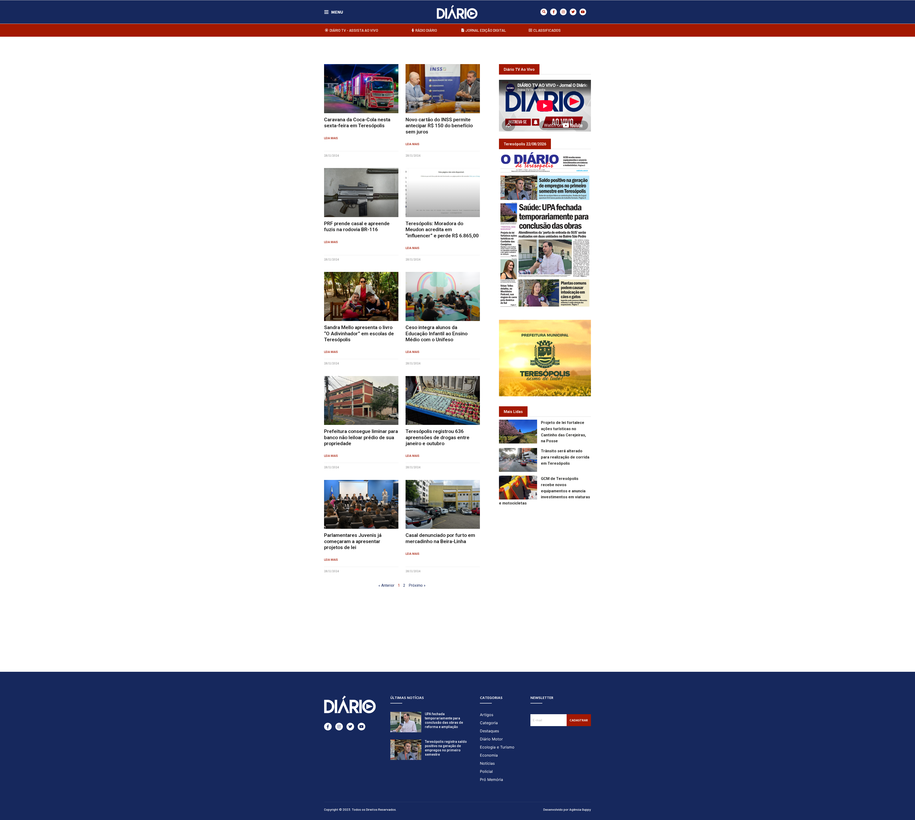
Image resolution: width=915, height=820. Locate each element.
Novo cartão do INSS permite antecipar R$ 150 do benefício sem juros (439, 125)
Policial (486, 771)
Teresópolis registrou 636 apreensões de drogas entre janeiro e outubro (437, 437)
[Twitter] (573, 12)
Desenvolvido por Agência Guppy (567, 809)
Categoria (489, 722)
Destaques (489, 730)
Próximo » (417, 585)
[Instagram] (563, 12)
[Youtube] (583, 12)
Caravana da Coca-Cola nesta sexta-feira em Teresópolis (357, 122)
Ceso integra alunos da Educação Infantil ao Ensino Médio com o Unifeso (437, 333)
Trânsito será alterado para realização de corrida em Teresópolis (565, 457)
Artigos (486, 714)
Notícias (487, 763)
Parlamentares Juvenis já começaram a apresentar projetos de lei (352, 541)
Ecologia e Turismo (497, 747)
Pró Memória (491, 779)
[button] (543, 12)
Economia (489, 755)
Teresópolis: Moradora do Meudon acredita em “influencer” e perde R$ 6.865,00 (442, 229)
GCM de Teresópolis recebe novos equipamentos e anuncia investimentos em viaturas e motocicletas (544, 490)
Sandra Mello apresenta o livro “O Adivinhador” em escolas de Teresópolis (359, 333)
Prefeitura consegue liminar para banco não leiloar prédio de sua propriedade (361, 437)
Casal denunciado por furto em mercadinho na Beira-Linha (440, 538)
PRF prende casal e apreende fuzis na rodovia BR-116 (357, 226)
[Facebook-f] (553, 12)
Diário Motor (491, 739)
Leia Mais (331, 138)
